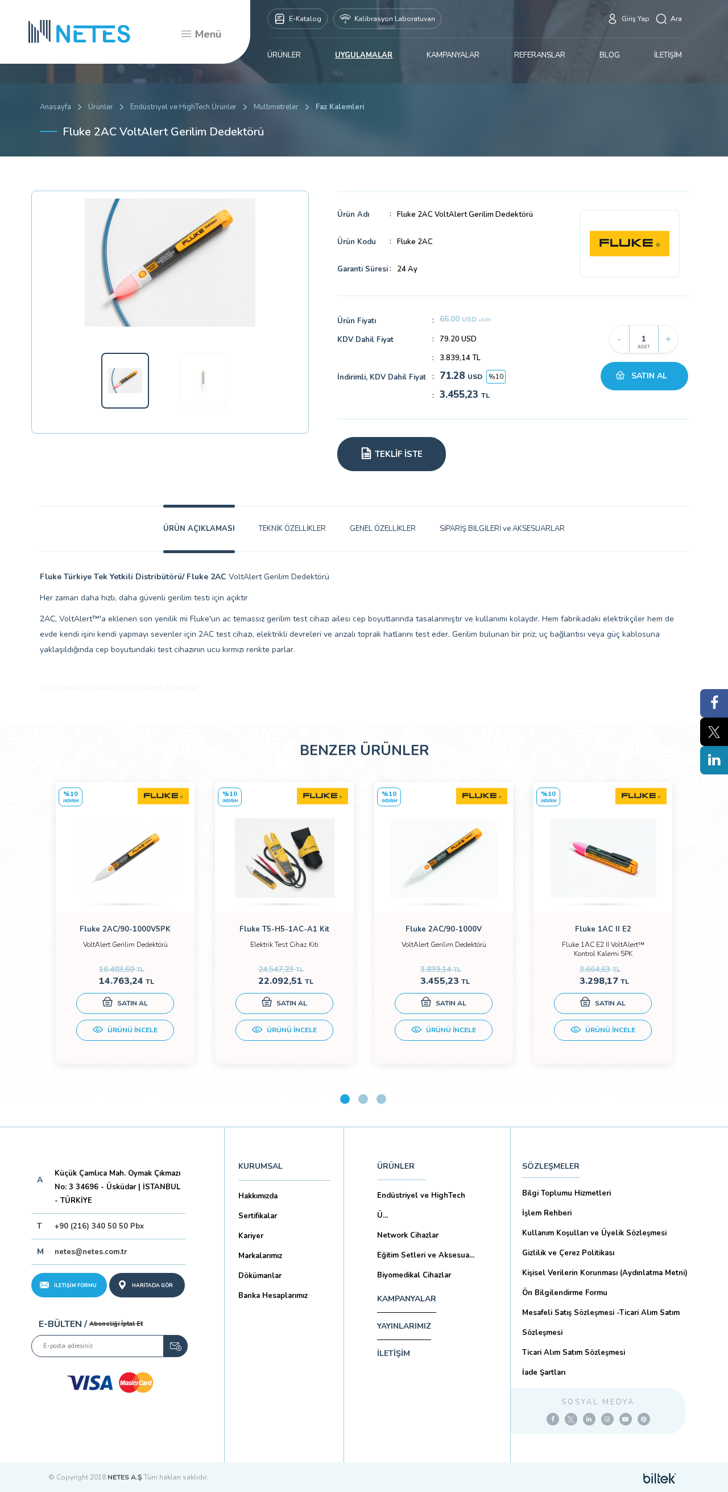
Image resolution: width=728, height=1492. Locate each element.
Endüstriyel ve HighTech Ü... (421, 1205)
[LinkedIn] (589, 1419)
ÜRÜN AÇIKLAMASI (199, 529)
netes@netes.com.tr (91, 1252)
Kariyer (250, 1236)
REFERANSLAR (539, 55)
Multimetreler (276, 107)
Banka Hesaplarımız (273, 1296)
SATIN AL (649, 375)
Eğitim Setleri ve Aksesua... (425, 1255)
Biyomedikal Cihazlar (414, 1275)
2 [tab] (363, 1099)
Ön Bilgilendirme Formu (564, 1293)
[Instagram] (607, 1419)
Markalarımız (260, 1256)
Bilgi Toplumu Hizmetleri (566, 1193)
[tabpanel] (125, 923)
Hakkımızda (258, 1196)
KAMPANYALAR (453, 55)
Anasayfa (55, 107)
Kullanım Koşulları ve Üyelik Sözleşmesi (594, 1233)
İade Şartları (543, 1372)
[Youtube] (625, 1419)
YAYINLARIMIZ (404, 1326)
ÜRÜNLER (284, 55)
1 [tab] (345, 1099)
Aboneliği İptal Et (116, 1324)
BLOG (609, 55)
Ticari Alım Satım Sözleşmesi (573, 1352)
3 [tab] (381, 1099)
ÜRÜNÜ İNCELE (132, 1029)
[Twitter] (571, 1419)
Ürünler (100, 107)
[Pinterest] (644, 1419)
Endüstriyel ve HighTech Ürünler (183, 107)
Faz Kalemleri (340, 107)
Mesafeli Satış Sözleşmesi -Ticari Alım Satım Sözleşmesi (601, 1323)
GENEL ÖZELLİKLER (383, 529)
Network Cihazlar (408, 1235)
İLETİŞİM (668, 55)
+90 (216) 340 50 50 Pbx (99, 1226)
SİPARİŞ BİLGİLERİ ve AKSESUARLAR (502, 529)
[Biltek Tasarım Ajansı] (660, 1477)
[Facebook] (553, 1419)
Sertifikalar (257, 1216)
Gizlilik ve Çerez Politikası (568, 1253)
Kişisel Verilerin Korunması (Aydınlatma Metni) (605, 1273)
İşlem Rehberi (547, 1213)
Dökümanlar (260, 1276)
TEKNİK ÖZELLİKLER (292, 529)
